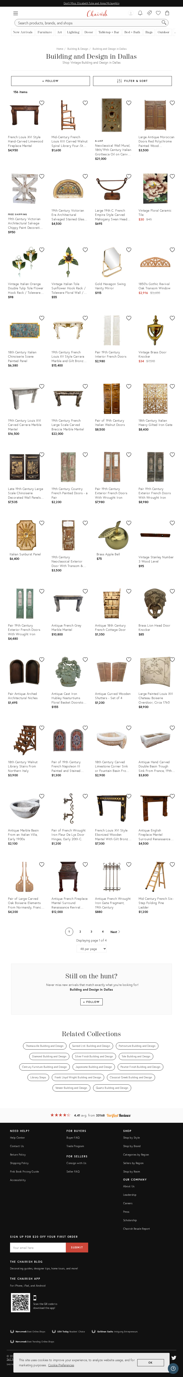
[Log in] (131, 13)
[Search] (164, 23)
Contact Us (17, 1146)
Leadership (130, 1194)
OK (150, 1362)
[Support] (173, 1368)
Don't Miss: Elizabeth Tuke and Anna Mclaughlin (91, 3)
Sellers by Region (133, 1163)
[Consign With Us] (149, 13)
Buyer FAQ (73, 1137)
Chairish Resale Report (136, 1228)
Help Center (17, 1137)
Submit (77, 1247)
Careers (128, 1203)
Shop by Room (131, 1171)
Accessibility (18, 1180)
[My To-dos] (140, 13)
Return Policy (18, 1154)
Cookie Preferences (61, 1365)
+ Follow (50, 81)
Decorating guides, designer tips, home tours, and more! (44, 1268)
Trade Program (75, 1146)
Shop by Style (131, 1137)
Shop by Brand (132, 1146)
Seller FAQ (73, 1171)
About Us (129, 1186)
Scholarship (130, 1220)
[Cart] (167, 13)
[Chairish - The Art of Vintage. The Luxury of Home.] (97, 13)
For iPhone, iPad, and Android (28, 1285)
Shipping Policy (19, 1163)
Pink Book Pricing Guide (24, 1171)
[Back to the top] (174, 1353)
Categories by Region (136, 1154)
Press (126, 1211)
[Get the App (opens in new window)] (20, 1302)
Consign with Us (76, 1163)
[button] (15, 13)
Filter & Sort (136, 81)
